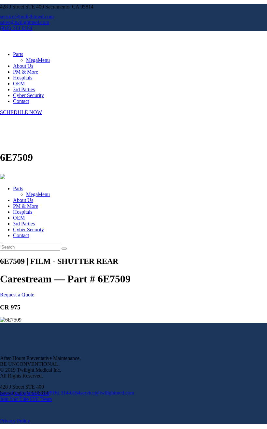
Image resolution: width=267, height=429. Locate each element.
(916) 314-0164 (64, 392)
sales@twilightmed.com (24, 393)
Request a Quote (17, 294)
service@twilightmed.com (107, 392)
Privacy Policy (15, 420)
